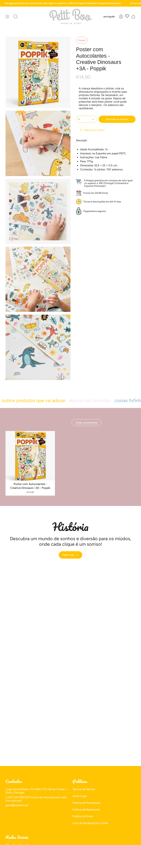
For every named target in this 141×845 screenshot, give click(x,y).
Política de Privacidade (86, 802)
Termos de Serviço (84, 789)
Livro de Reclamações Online (90, 823)
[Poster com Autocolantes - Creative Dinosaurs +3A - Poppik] (30, 456)
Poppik (82, 40)
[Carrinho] (133, 16)
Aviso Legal (80, 796)
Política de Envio (83, 816)
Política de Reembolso (86, 809)
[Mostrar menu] (7, 16)
